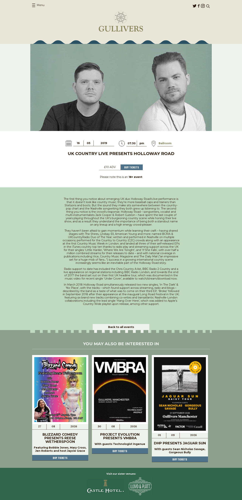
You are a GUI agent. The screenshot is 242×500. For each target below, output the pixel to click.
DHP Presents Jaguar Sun (180, 443)
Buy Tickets (131, 167)
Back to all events (121, 327)
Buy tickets (60, 458)
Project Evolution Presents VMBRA (120, 436)
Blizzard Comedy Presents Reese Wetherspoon (60, 438)
